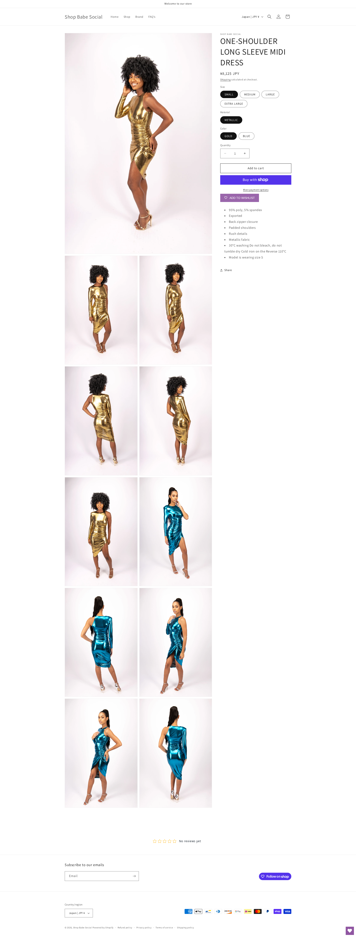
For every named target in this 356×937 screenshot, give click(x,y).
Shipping (225, 79)
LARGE (270, 94)
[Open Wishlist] (350, 931)
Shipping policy (185, 927)
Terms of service (164, 927)
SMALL (229, 94)
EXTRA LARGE (234, 104)
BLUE (246, 136)
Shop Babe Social (83, 927)
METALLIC (231, 120)
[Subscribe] (134, 876)
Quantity (225, 145)
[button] (269, 16)
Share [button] (228, 270)
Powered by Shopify (103, 927)
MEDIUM (249, 94)
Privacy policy (144, 927)
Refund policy (125, 927)
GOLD (228, 136)
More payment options (255, 189)
